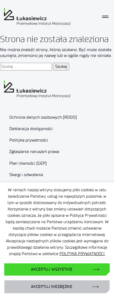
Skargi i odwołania (26, 174)
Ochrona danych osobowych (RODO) (43, 117)
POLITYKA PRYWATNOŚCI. (82, 253)
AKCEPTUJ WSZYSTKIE (51, 269)
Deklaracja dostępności (31, 128)
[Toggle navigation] (105, 16)
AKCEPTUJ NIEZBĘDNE (51, 286)
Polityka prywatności (28, 140)
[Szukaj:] (26, 66)
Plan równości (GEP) (28, 163)
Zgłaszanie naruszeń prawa (34, 151)
